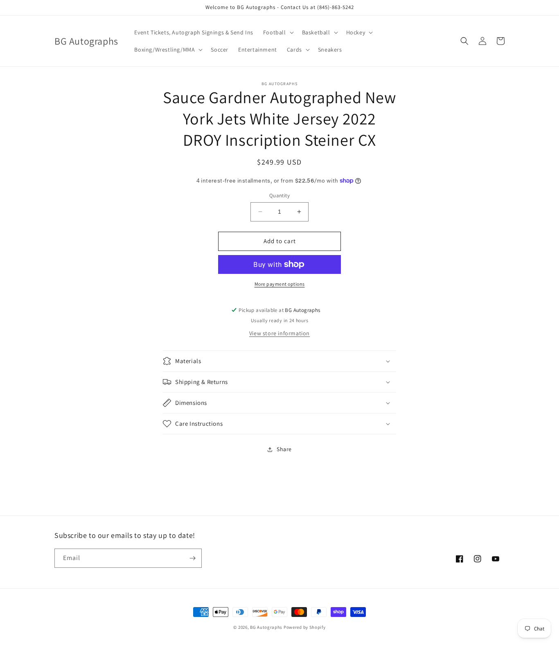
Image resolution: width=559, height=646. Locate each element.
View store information (279, 333)
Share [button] (284, 449)
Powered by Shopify (305, 627)
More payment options (280, 284)
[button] (277, 32)
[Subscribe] (192, 558)
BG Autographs (266, 627)
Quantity (279, 195)
